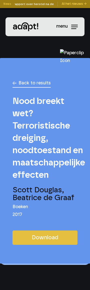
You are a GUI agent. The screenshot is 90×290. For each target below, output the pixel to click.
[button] (77, 26)
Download (45, 237)
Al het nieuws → (74, 4)
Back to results (34, 83)
